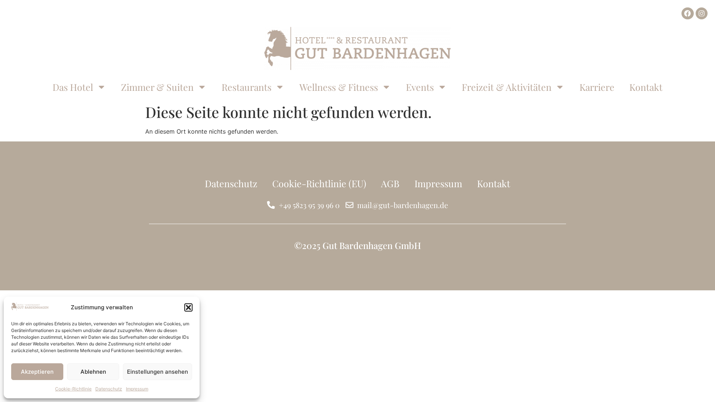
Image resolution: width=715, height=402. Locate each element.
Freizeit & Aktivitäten (507, 87)
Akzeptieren (37, 371)
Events (420, 87)
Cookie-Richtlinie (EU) (319, 183)
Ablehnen (93, 371)
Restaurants (246, 87)
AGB (390, 183)
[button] (188, 307)
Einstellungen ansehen (157, 371)
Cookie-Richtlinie (73, 389)
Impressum (137, 389)
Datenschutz (108, 389)
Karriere (596, 87)
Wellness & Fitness (338, 87)
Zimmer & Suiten (157, 87)
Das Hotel (73, 87)
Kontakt (645, 87)
